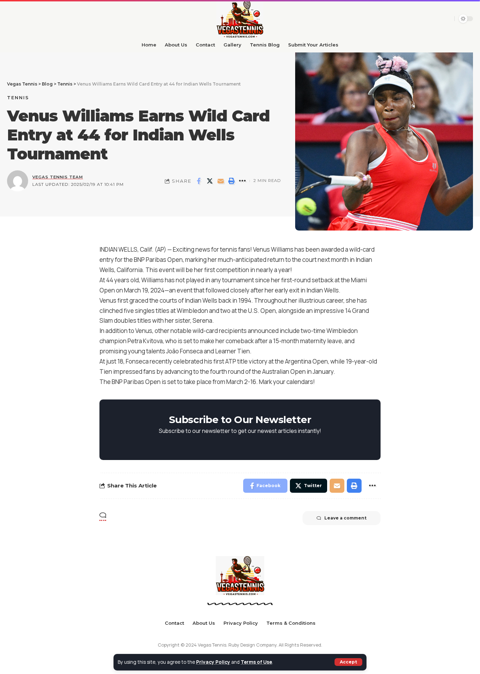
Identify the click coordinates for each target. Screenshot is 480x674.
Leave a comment (345, 518)
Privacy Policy (213, 662)
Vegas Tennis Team (57, 177)
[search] (435, 18)
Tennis (18, 97)
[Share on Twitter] (210, 181)
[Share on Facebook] (199, 181)
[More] (242, 181)
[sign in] (446, 18)
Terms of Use (256, 662)
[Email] (221, 181)
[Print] (231, 181)
